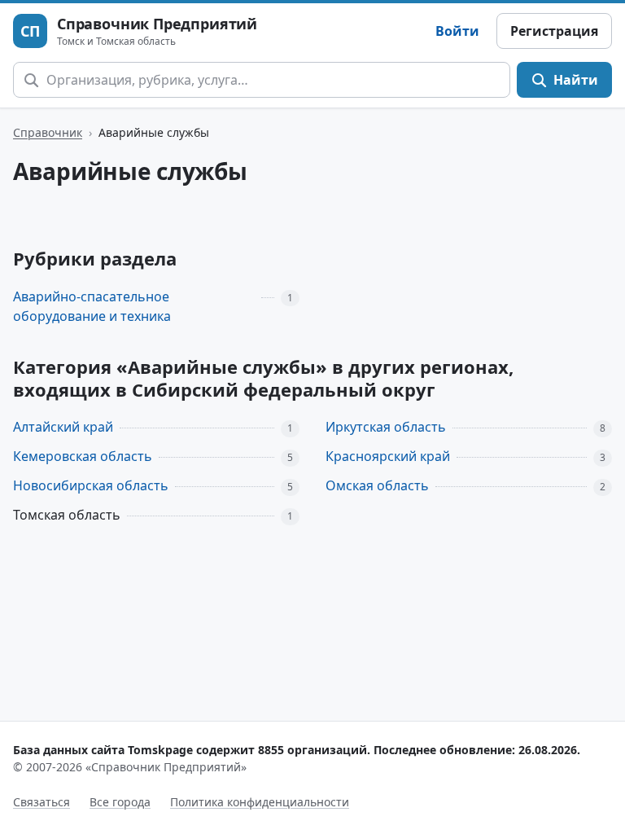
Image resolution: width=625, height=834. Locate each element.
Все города (120, 802)
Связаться (41, 802)
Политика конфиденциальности (259, 802)
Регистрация (554, 31)
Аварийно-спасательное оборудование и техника (92, 307)
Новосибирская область (90, 485)
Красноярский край (388, 456)
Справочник (47, 132)
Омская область (377, 485)
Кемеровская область (82, 456)
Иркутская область (386, 427)
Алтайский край (63, 427)
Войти (457, 31)
